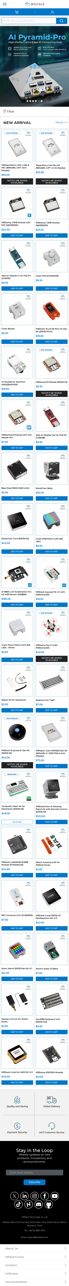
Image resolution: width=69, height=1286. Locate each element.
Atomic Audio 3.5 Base (47, 968)
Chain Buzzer (8, 328)
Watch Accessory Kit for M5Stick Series (48, 863)
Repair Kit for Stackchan (13, 700)
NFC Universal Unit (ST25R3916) (17, 915)
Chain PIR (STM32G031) (47, 276)
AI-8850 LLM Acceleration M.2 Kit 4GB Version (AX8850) (16, 593)
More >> (62, 122)
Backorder (17, 822)
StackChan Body (44, 488)
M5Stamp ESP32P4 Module (49, 1072)
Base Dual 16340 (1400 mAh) (15, 488)
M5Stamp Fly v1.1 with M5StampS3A (47, 646)
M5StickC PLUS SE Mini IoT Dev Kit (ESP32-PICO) (51, 330)
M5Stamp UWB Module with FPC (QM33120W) (15, 223)
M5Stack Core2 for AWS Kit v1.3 (17, 1072)
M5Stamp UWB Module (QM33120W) (48, 224)
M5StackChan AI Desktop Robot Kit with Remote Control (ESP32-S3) (51, 809)
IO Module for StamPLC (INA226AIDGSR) (13, 383)
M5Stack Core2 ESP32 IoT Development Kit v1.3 (48, 916)
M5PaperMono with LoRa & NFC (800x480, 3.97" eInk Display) (15, 168)
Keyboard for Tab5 (45, 700)
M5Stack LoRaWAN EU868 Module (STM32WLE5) (14, 863)
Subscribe (34, 1182)
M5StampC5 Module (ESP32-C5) (51, 382)
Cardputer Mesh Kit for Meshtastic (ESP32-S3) (13, 807)
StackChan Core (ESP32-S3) (15, 538)
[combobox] (29, 21)
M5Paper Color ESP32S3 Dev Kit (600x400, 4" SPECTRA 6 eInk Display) (51, 753)
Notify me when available (17, 181)
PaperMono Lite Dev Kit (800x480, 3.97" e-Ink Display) (50, 166)
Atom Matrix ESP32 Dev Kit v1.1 (16, 968)
